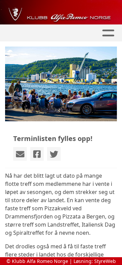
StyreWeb (105, 261)
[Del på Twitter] (54, 154)
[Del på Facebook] (37, 154)
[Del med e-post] (20, 154)
